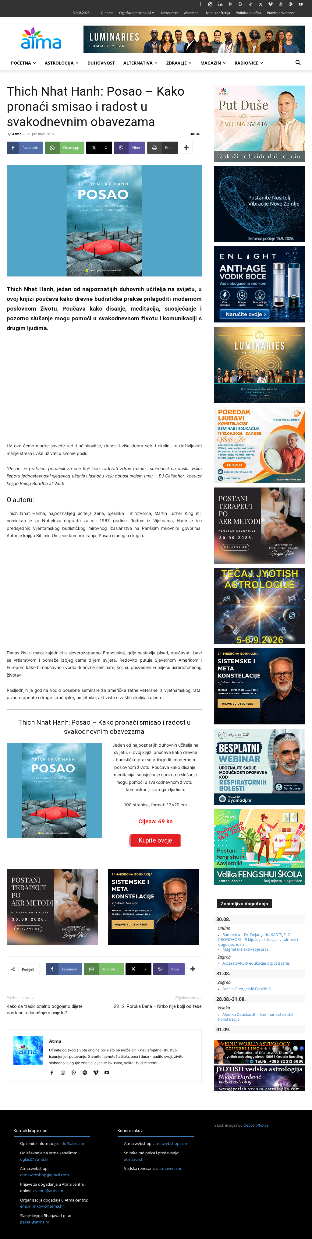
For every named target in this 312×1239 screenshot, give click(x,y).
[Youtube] (300, 4)
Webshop (191, 12)
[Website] (280, 4)
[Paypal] (230, 4)
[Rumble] (240, 4)
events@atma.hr (48, 1190)
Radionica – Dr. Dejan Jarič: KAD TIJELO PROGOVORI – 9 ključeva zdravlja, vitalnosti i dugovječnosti (258, 939)
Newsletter (169, 12)
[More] (186, 148)
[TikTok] (250, 4)
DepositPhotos (255, 1125)
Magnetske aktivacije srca (245, 949)
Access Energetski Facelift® (246, 988)
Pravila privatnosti (281, 12)
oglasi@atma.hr (34, 1159)
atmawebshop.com (170, 1143)
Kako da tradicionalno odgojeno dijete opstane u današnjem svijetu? (45, 1009)
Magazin (210, 63)
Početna (21, 63)
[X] (260, 4)
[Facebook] (200, 4)
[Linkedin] (220, 4)
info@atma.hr (71, 1143)
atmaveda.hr (170, 1168)
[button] (298, 63)
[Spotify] (87, 1073)
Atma (17, 134)
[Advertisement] (104, 385)
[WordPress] (290, 4)
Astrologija (59, 63)
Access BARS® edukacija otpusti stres (256, 963)
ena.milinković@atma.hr (42, 1206)
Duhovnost (101, 63)
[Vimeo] (270, 4)
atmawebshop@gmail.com (44, 1174)
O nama (107, 12)
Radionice (246, 63)
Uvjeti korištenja (217, 12)
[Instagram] (210, 4)
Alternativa (138, 63)
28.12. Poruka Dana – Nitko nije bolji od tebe (158, 1006)
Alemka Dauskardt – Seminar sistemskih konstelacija (256, 1017)
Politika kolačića (248, 12)
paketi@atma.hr (34, 1222)
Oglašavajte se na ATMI (137, 12)
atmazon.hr (134, 1159)
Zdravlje (176, 63)
